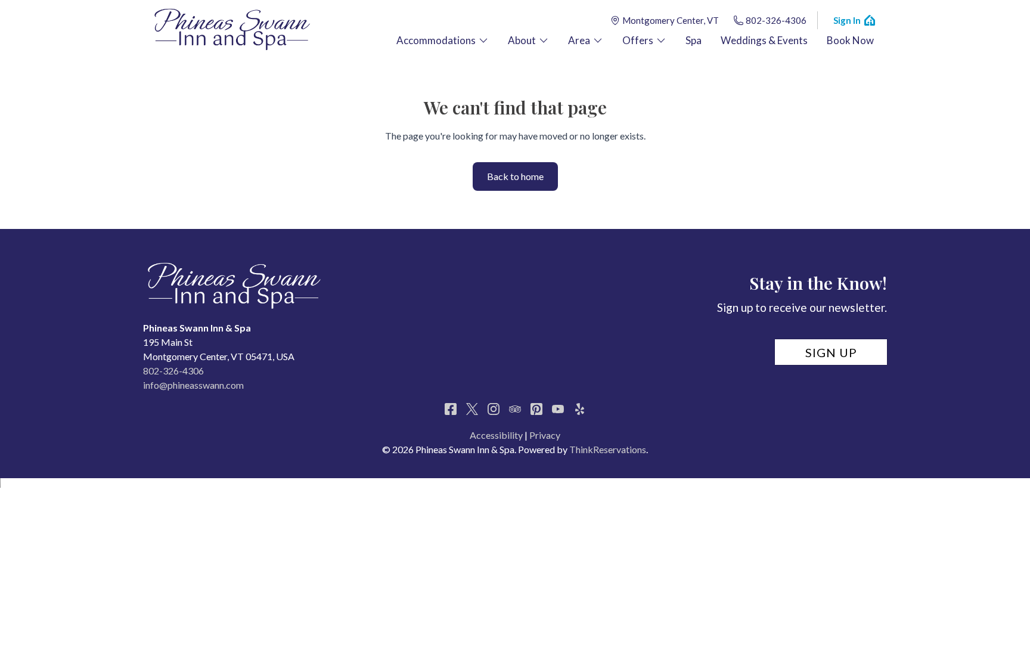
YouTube (558, 409)
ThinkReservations (607, 449)
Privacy (544, 435)
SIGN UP (831, 352)
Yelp (579, 409)
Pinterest (536, 409)
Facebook (451, 409)
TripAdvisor (515, 409)
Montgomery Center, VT (670, 20)
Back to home (515, 176)
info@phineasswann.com (193, 385)
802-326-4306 (776, 20)
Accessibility (496, 435)
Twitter (472, 409)
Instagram (494, 409)
